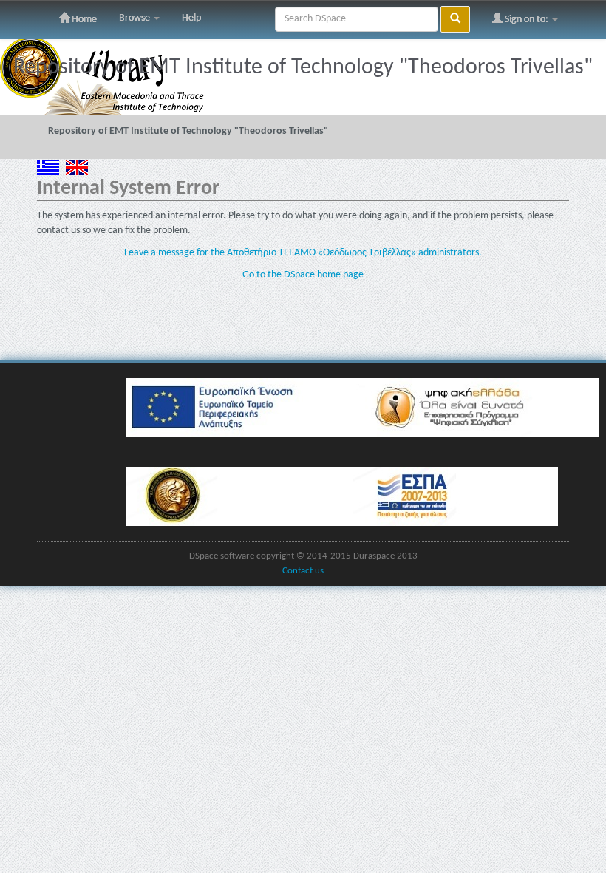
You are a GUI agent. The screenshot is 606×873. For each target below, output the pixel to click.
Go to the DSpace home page (303, 274)
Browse (135, 18)
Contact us (303, 571)
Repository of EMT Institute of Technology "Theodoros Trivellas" (188, 131)
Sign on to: (527, 19)
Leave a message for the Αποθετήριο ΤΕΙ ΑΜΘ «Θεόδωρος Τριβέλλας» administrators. (303, 252)
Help (191, 18)
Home (83, 19)
